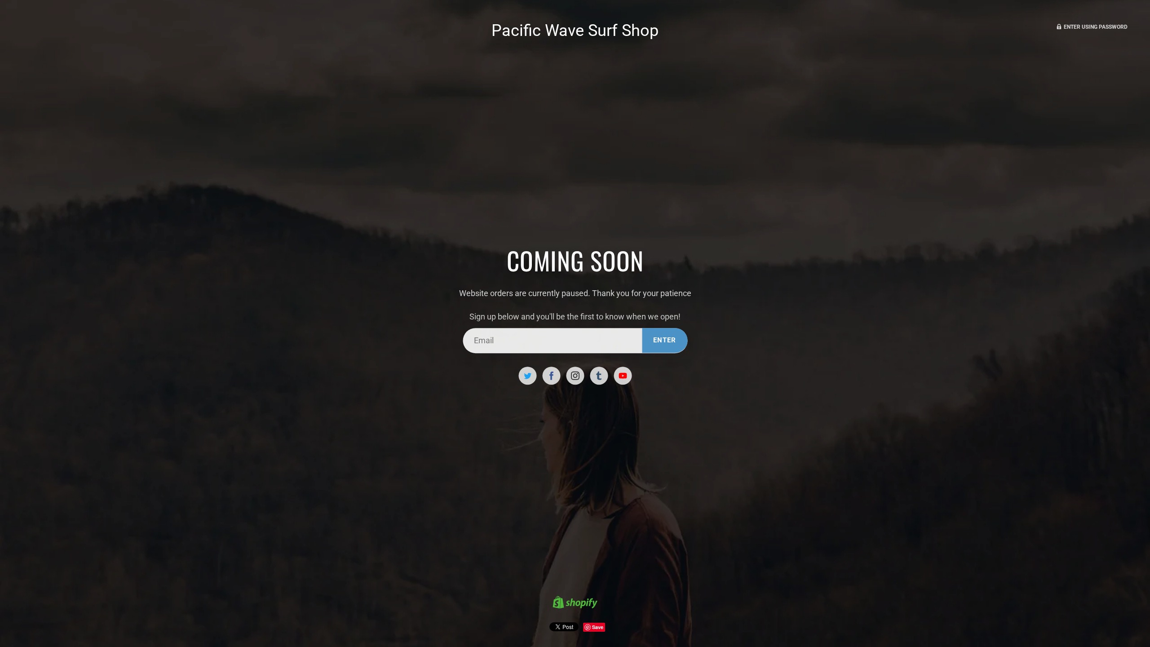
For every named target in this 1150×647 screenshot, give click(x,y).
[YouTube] (623, 376)
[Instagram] (575, 376)
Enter (664, 340)
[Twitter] (527, 376)
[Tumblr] (599, 376)
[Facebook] (551, 376)
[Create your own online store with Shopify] (575, 603)
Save (597, 627)
